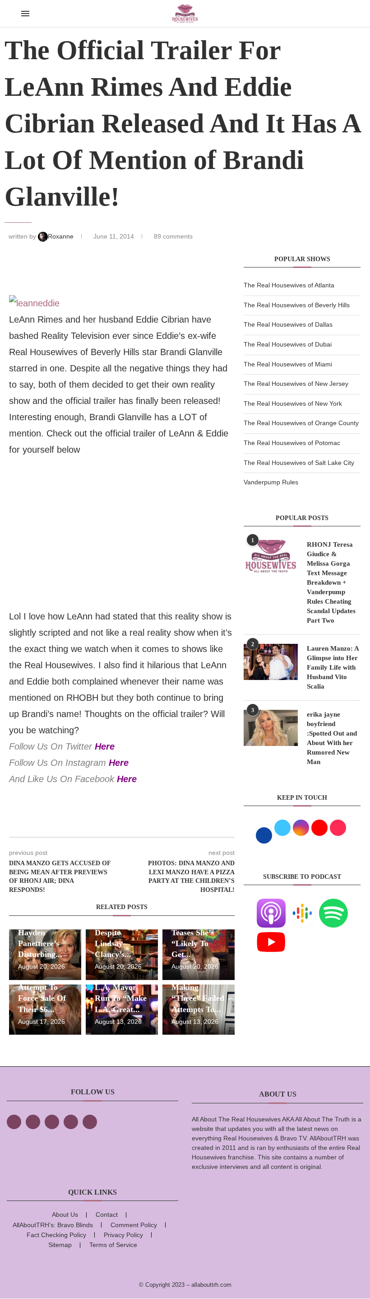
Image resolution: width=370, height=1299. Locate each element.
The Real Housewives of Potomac (292, 442)
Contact (107, 1214)
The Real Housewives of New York (293, 403)
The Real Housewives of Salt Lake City (299, 462)
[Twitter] (33, 1122)
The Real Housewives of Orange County (301, 423)
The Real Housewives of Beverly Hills (297, 305)
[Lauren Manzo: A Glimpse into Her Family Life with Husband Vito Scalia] (271, 662)
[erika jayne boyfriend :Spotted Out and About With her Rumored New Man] (271, 728)
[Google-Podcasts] (302, 904)
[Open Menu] (25, 13)
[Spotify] (333, 904)
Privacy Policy (123, 1234)
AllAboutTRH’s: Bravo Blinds (53, 1225)
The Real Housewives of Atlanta (289, 285)
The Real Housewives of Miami (288, 364)
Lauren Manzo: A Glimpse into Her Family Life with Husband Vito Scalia (333, 667)
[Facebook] (14, 1122)
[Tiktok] (71, 1122)
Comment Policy (134, 1225)
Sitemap (60, 1244)
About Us (65, 1214)
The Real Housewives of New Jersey (296, 383)
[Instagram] (52, 1122)
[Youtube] (271, 933)
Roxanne (61, 236)
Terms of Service (113, 1244)
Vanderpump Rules (271, 482)
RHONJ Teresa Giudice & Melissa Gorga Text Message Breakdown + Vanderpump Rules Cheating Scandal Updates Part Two (331, 582)
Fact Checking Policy (56, 1234)
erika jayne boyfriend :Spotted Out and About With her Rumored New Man (332, 738)
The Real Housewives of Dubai (288, 344)
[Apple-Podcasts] (271, 904)
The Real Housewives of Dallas (288, 324)
